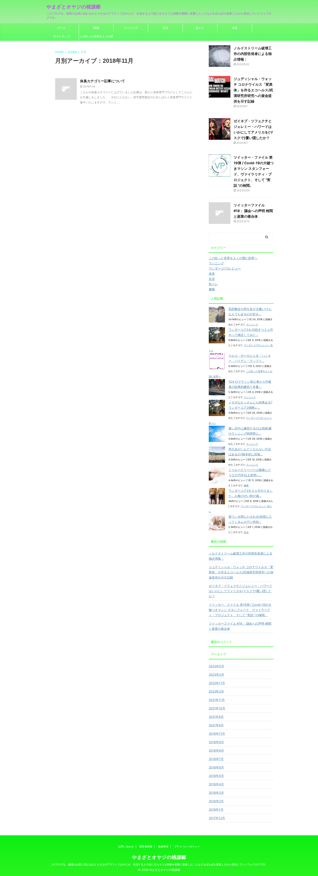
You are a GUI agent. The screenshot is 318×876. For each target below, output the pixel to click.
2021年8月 (216, 725)
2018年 (72, 52)
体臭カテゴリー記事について (102, 81)
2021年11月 (217, 700)
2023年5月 (216, 666)
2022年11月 (217, 683)
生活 (165, 27)
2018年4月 (216, 784)
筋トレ (200, 27)
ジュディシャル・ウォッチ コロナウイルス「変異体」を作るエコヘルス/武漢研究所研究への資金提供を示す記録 (253, 90)
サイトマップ (61, 36)
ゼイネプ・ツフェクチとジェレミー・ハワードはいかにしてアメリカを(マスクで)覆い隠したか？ (240, 591)
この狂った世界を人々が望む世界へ (96, 38)
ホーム (61, 27)
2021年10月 (217, 708)
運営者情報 (145, 846)
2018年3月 (216, 792)
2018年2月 (216, 801)
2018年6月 (216, 767)
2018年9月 (216, 742)
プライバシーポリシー (187, 846)
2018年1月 (216, 809)
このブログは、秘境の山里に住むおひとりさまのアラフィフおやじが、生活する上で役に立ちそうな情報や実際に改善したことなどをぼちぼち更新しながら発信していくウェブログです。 (159, 864)
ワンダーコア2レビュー (256, 345)
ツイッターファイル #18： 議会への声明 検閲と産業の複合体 (253, 211)
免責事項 (163, 846)
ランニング (131, 27)
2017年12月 (217, 818)
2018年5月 (216, 776)
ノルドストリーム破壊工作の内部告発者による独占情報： (253, 53)
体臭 (235, 27)
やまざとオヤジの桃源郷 (74, 7)
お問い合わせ (126, 846)
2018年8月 (216, 750)
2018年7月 (216, 759)
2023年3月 (216, 674)
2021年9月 (216, 716)
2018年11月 (217, 733)
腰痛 (96, 27)
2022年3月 (216, 691)
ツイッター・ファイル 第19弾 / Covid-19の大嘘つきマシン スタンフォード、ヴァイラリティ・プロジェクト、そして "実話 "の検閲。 (240, 610)
